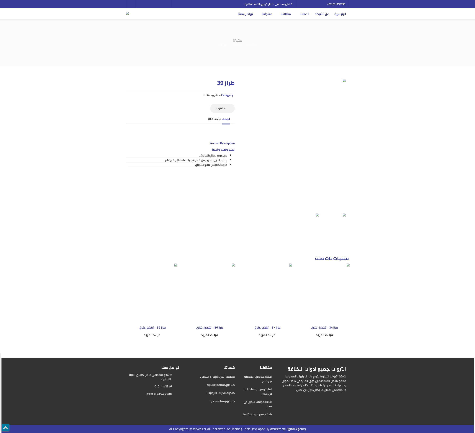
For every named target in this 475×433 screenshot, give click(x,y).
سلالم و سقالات (212, 95)
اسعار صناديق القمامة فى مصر (258, 379)
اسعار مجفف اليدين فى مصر (258, 404)
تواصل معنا (245, 14)
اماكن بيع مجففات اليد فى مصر (258, 391)
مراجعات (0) (214, 119)
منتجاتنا (267, 14)
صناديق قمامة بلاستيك (221, 384)
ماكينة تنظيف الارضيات (221, 393)
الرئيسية (340, 14)
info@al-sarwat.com (159, 393)
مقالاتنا (286, 14)
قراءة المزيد (324, 334)
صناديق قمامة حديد (222, 401)
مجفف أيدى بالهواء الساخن (217, 376)
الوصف (226, 119)
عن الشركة (322, 14)
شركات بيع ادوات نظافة (257, 414)
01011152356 (163, 386)
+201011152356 (336, 4)
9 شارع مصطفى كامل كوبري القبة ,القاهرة (268, 4)
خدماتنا (304, 14)
